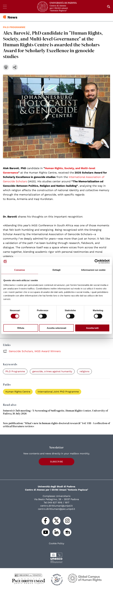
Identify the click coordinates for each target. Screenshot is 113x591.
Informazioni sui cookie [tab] (93, 270)
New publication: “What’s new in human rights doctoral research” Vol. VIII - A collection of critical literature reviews (56, 424)
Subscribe (56, 461)
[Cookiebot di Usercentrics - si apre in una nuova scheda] (97, 261)
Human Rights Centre (17, 391)
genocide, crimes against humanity (52, 371)
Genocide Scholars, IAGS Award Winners (35, 351)
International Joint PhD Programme (58, 391)
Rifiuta (20, 328)
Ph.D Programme (14, 27)
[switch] (42, 316)
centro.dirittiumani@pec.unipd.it (56, 509)
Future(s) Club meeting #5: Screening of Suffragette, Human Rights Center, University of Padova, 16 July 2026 (55, 412)
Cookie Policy (56, 543)
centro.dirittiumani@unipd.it (56, 505)
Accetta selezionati (56, 328)
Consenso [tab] (19, 270)
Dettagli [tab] (57, 270)
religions (84, 371)
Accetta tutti (92, 328)
